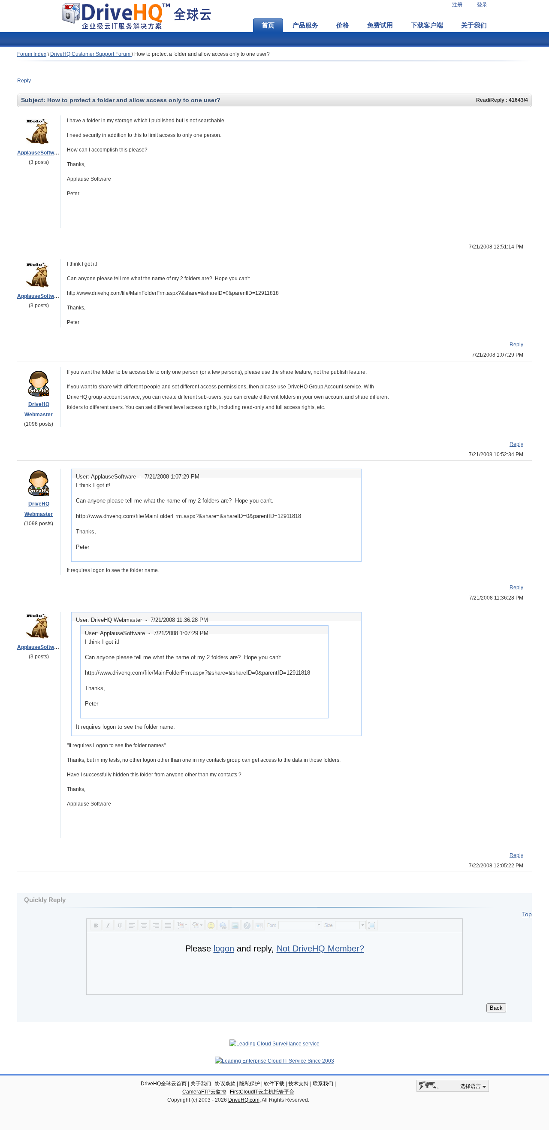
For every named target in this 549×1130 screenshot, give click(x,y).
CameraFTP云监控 (204, 1092)
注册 (457, 5)
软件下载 (274, 1084)
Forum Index (31, 54)
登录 (482, 5)
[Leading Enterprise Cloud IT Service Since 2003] (274, 1061)
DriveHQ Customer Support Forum (91, 54)
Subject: (34, 100)
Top (527, 914)
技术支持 (298, 1084)
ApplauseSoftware (39, 153)
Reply (24, 81)
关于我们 (474, 25)
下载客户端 (427, 25)
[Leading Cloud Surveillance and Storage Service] (274, 1044)
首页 (268, 25)
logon (224, 948)
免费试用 (380, 25)
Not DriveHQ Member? (320, 948)
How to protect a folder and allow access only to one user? (202, 54)
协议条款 (225, 1084)
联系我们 (323, 1084)
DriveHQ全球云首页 (164, 1084)
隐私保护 (249, 1084)
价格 (342, 25)
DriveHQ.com (243, 1100)
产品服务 (305, 25)
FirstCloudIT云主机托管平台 (262, 1092)
